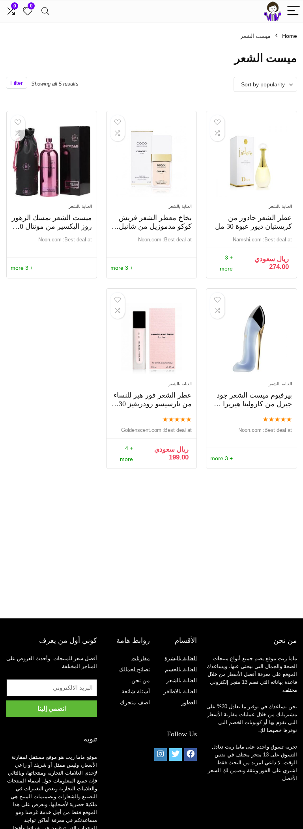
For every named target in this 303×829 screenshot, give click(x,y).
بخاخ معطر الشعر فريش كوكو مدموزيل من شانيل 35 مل (155, 226)
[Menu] (293, 11)
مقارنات (140, 658)
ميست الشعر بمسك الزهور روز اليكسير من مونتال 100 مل (52, 226)
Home (289, 36)
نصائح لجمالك (134, 669)
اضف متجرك (135, 702)
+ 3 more (121, 268)
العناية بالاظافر (180, 691)
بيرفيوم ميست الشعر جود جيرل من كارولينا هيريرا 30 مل (253, 403)
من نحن (140, 680)
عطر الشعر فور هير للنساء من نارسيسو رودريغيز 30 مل (153, 403)
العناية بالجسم (181, 669)
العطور (189, 702)
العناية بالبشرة (181, 658)
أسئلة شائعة (136, 691)
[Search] (45, 11)
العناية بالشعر (280, 206)
